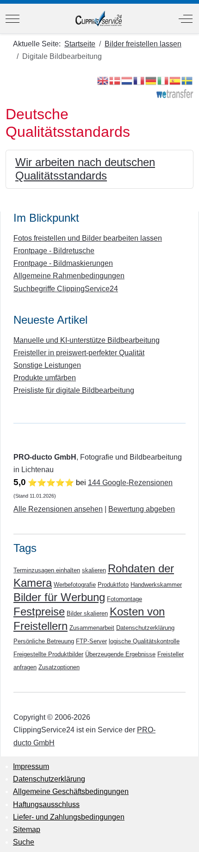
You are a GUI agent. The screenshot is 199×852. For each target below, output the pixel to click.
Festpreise (39, 611)
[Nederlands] (127, 80)
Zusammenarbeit (91, 627)
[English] (103, 80)
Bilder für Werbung (59, 597)
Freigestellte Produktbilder (48, 654)
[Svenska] (187, 80)
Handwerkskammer (156, 584)
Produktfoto (113, 584)
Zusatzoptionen (59, 667)
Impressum (31, 766)
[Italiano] (163, 80)
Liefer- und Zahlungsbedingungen (68, 817)
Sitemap (26, 829)
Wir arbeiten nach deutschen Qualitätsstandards (85, 169)
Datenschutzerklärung (145, 627)
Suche (23, 842)
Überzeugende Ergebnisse (120, 654)
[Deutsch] (151, 80)
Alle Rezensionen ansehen (58, 509)
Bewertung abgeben (141, 509)
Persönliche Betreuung (43, 641)
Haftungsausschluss (46, 804)
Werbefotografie (75, 584)
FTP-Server (91, 641)
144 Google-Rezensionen (130, 483)
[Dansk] (115, 80)
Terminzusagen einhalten (46, 570)
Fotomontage (124, 599)
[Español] (175, 80)
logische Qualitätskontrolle (144, 641)
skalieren (94, 570)
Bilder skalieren (87, 613)
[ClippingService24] (98, 18)
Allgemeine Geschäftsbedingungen (71, 791)
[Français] (139, 80)
